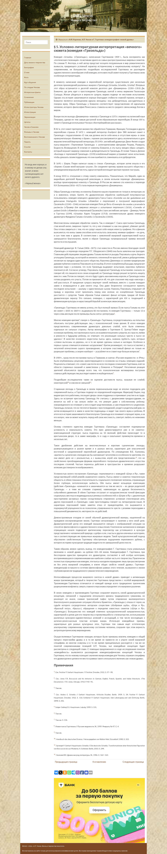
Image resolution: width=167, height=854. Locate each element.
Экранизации (29, 117)
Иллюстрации (30, 112)
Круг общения (30, 82)
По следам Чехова (32, 87)
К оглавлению (99, 762)
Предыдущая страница (66, 762)
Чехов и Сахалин (31, 127)
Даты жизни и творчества (34, 62)
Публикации (29, 102)
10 (68, 382)
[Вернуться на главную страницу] (83, 16)
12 (136, 457)
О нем (26, 72)
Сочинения (29, 97)
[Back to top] (161, 848)
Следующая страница (133, 762)
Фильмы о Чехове (31, 132)
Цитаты (27, 122)
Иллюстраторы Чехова (33, 107)
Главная (27, 57)
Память (27, 142)
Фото (26, 77)
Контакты (28, 152)
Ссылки (27, 147)
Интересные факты (32, 92)
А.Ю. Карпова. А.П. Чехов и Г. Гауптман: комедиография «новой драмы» (101, 39)
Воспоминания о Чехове (34, 137)
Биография (29, 67)
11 (90, 382)
